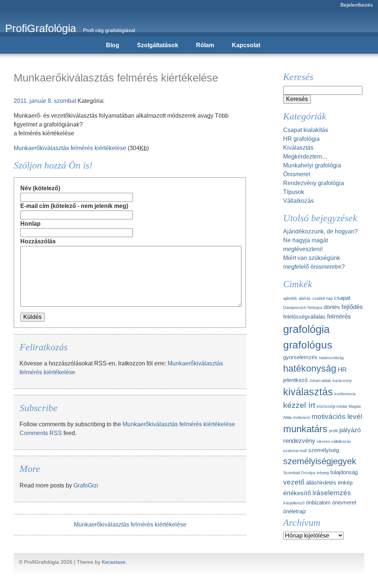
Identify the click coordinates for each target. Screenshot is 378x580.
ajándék (290, 298)
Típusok (293, 192)
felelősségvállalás (304, 317)
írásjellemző (294, 503)
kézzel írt (299, 405)
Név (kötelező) (40, 188)
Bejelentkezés (356, 5)
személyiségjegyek (319, 461)
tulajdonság (344, 472)
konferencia (344, 394)
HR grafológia (301, 139)
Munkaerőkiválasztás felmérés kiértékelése (70, 148)
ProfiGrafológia (40, 28)
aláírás (305, 298)
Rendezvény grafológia (313, 183)
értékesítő (297, 493)
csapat (342, 298)
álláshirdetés (321, 483)
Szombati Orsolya (299, 472)
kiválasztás (308, 391)
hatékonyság (309, 368)
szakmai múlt (295, 450)
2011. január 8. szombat (45, 101)
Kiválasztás (298, 148)
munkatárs (305, 428)
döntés (332, 307)
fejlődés (352, 306)
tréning (323, 472)
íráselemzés (331, 493)
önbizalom (318, 503)
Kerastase (114, 562)
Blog (112, 45)
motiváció (301, 417)
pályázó (350, 430)
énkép (345, 483)
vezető (294, 482)
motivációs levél (337, 416)
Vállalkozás (298, 201)
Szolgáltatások (157, 45)
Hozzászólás (38, 241)
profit (333, 430)
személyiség (323, 450)
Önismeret (296, 174)
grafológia (306, 329)
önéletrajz (294, 511)
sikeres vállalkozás (334, 441)
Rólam (205, 45)
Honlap (30, 223)
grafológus (307, 345)
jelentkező (295, 380)
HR (342, 369)
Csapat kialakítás (305, 130)
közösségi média (332, 406)
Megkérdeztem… (305, 156)
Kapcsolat (246, 45)
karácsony (342, 380)
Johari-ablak (320, 380)
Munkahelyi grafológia (312, 165)
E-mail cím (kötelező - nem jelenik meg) (74, 206)
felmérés (339, 316)
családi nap (322, 298)
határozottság (331, 357)
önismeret (344, 503)
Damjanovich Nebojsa (302, 307)
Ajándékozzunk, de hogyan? (320, 231)
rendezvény (299, 440)
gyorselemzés (300, 357)
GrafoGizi (85, 485)
